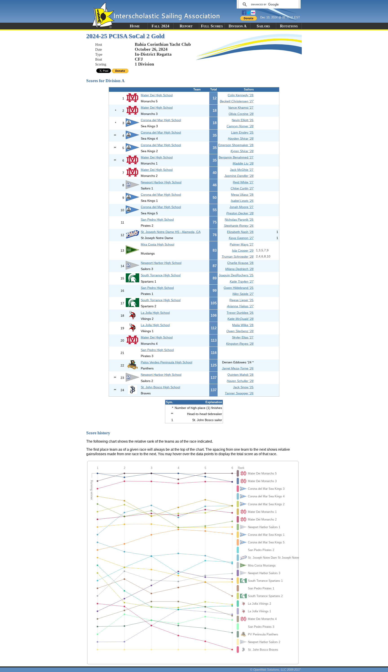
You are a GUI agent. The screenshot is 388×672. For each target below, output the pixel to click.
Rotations (289, 26)
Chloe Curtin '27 (242, 188)
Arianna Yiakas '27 (240, 306)
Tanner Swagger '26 (239, 393)
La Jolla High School (155, 312)
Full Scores (212, 26)
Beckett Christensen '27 (237, 101)
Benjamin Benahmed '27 (236, 157)
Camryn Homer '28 (240, 126)
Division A (238, 26)
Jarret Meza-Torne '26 (238, 368)
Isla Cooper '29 (243, 250)
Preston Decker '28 (240, 213)
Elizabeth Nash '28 (240, 232)
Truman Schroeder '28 (238, 256)
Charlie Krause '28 (240, 263)
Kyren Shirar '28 (242, 151)
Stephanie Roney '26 (239, 225)
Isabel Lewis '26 (242, 200)
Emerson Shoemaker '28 (236, 145)
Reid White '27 (243, 182)
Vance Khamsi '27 (241, 107)
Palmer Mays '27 (242, 244)
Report (186, 26)
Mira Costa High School (157, 244)
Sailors (263, 26)
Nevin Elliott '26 (243, 120)
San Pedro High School (157, 219)
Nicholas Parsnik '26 (239, 219)
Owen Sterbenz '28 (240, 331)
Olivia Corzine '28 (241, 114)
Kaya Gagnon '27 (241, 238)
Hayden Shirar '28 (241, 138)
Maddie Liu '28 (243, 163)
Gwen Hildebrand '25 (239, 288)
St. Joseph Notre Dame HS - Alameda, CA (171, 232)
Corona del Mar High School (161, 120)
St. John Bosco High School (160, 387)
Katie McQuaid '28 (240, 319)
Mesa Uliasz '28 (242, 194)
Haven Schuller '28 (240, 381)
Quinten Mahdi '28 (240, 374)
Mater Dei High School (157, 95)
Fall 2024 (160, 26)
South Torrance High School (161, 275)
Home (135, 26)
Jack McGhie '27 (242, 169)
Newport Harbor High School (161, 182)
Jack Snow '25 (243, 387)
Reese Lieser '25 (241, 300)
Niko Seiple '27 (243, 294)
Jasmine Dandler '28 (239, 176)
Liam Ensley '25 (242, 132)
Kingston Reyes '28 (240, 343)
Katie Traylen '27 (242, 281)
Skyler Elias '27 (243, 337)
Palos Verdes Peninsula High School (166, 362)
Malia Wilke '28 (243, 325)
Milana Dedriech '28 (239, 269)
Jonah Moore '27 (241, 207)
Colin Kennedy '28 (241, 95)
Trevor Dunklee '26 (240, 312)
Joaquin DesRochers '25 (236, 275)
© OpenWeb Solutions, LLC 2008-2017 (275, 669)
